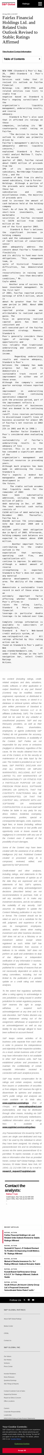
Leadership (7, 1415)
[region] (22, 1437)
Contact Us (7, 1340)
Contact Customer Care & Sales (14, 1391)
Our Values (7, 1356)
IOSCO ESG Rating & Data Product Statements (19, 1418)
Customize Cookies (22, 1444)
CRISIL (6, 1333)
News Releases (9, 1377)
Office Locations (9, 1401)
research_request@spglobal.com (18, 1171)
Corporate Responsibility (12, 1412)
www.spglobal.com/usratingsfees (18, 1127)
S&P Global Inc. (12, 1347)
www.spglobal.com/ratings (15, 1103)
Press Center (8, 1366)
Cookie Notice (16, 1439)
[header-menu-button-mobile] (40, 4)
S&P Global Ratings (14, 1310)
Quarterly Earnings (10, 1380)
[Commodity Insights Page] (24, 1300)
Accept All (22, 1450)
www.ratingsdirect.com (30, 1106)
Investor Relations (10, 1374)
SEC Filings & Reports (11, 1384)
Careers (6, 1408)
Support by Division (10, 1394)
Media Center (8, 1326)
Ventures (7, 1363)
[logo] (8, 3)
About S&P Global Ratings (12, 1319)
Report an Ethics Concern (12, 1398)
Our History (7, 1360)
